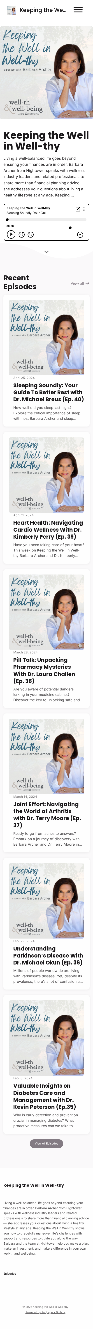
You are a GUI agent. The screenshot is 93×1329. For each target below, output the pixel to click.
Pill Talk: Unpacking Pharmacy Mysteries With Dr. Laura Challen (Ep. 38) (44, 670)
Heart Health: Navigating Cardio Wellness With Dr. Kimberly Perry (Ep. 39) (48, 529)
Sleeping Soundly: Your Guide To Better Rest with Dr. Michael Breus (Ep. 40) (48, 392)
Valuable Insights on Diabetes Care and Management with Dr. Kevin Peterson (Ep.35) (44, 1096)
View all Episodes (46, 1143)
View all (78, 283)
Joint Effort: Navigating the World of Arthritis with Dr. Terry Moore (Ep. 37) (47, 815)
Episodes (9, 1273)
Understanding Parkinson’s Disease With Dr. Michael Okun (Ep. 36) (48, 955)
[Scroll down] (46, 250)
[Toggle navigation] (78, 10)
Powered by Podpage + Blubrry (45, 1312)
